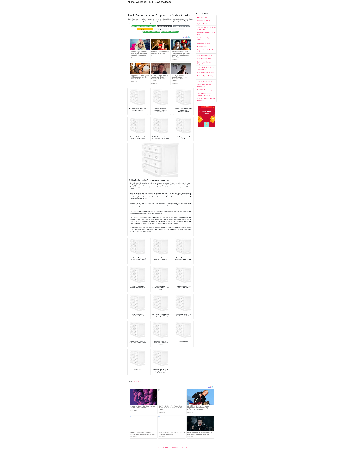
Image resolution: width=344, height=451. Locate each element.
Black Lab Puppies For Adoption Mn (206, 77)
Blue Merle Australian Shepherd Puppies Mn (206, 99)
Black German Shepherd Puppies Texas (204, 85)
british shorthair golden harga (151, 31)
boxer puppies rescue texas (145, 29)
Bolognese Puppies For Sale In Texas (206, 33)
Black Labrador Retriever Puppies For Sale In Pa (204, 94)
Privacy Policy (175, 447)
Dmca (158, 447)
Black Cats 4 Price (202, 17)
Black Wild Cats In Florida (204, 81)
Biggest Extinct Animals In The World (205, 51)
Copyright (184, 447)
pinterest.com (138, 381)
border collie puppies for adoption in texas (144, 26)
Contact (165, 447)
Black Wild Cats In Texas (204, 58)
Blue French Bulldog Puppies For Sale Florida (205, 68)
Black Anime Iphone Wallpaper (205, 72)
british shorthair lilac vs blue (181, 26)
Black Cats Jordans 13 (203, 20)
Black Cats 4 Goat (202, 46)
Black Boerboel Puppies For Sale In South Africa (206, 28)
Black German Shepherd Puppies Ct (204, 63)
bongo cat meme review (176, 29)
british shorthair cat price (164, 26)
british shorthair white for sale (169, 31)
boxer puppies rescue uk (161, 29)
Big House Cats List (202, 24)
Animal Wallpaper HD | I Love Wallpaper (149, 2)
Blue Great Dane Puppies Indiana (204, 39)
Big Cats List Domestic (203, 43)
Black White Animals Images (205, 90)
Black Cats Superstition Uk (204, 55)
